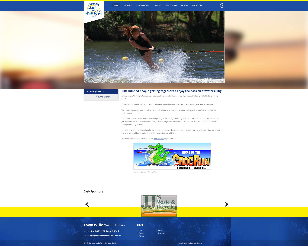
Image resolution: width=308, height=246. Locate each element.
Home (115, 5)
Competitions (171, 5)
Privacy (141, 236)
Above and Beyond (195, 243)
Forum (159, 230)
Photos (184, 5)
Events (158, 5)
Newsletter (161, 233)
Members (128, 5)
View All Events (103, 96)
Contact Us (197, 5)
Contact (141, 233)
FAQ (140, 230)
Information (143, 5)
